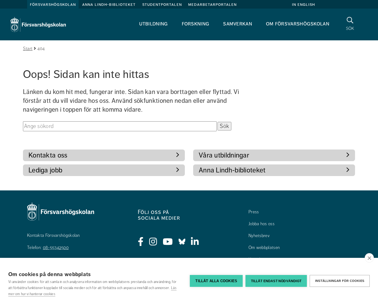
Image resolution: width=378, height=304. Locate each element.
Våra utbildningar (224, 155)
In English (303, 4)
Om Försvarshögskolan (297, 23)
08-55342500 (56, 247)
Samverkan (237, 23)
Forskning (195, 23)
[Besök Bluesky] (181, 241)
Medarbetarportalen (212, 4)
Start (28, 48)
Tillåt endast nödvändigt (276, 281)
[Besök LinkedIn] (195, 241)
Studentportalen (162, 4)
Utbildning (153, 23)
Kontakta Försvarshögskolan (53, 235)
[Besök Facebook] (141, 241)
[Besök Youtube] (168, 241)
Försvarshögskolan (53, 4)
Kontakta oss (48, 155)
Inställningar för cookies (339, 280)
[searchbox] (120, 126)
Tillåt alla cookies (216, 281)
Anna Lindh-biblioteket (109, 4)
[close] (369, 258)
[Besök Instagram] (153, 241)
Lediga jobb (45, 170)
